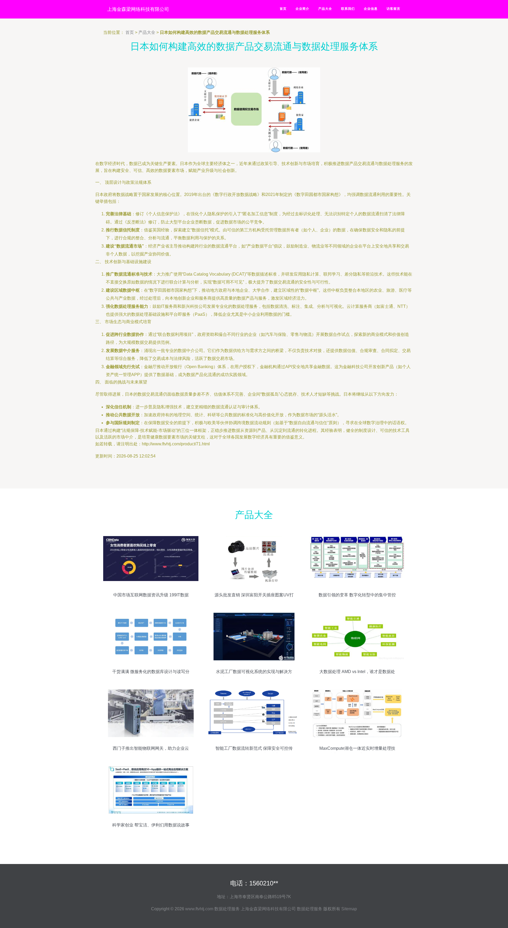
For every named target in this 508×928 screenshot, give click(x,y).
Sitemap (349, 909)
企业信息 (371, 9)
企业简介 (302, 9)
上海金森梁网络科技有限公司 (138, 9)
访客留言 (393, 9)
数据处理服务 (227, 909)
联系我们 (348, 9)
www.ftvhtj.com (199, 909)
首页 (283, 9)
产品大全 (325, 9)
